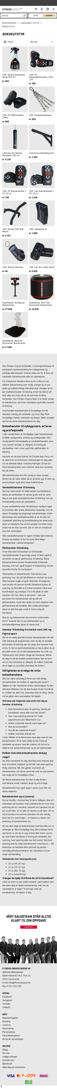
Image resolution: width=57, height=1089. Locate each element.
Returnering (8, 1028)
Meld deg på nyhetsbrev (13, 1067)
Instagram (7, 1000)
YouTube (6, 1003)
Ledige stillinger (9, 1056)
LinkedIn (6, 1007)
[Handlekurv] (47, 9)
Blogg (5, 1049)
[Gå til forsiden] (12, 9)
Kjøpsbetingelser (10, 1017)
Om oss (6, 1053)
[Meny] (52, 9)
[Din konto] (42, 9)
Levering (6, 1024)
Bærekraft (7, 1063)
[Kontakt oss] (36, 9)
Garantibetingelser (11, 1035)
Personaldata (8, 1032)
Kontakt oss (8, 1060)
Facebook (7, 996)
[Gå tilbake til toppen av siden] (1, 1087)
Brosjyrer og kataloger (12, 1039)
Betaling (6, 1021)
